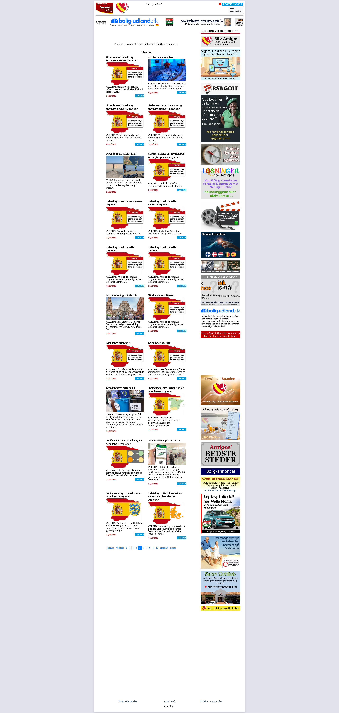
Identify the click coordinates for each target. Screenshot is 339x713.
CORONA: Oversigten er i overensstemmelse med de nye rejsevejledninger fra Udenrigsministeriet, (164, 421)
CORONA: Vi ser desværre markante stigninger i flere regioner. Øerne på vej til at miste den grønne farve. (166, 372)
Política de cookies (127, 701)
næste (173, 548)
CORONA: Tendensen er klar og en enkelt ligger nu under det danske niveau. (123, 138)
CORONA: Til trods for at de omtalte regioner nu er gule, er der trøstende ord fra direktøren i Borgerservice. (125, 372)
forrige (111, 548)
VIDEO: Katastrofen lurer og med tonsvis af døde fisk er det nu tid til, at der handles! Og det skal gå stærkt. (124, 184)
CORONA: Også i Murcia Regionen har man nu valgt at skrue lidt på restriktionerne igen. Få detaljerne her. (124, 325)
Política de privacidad (211, 701)
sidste (163, 548)
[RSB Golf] (194, 22)
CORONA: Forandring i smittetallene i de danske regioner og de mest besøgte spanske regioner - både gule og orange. (125, 527)
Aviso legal (169, 701)
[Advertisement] (146, 35)
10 (157, 548)
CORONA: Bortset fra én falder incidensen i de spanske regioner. (165, 232)
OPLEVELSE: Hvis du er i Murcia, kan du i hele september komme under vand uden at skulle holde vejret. (167, 86)
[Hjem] (104, 7)
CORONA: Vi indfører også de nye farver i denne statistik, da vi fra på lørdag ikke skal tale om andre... (124, 473)
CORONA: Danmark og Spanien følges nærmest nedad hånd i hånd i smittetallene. (124, 89)
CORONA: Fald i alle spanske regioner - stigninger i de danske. (165, 184)
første (121, 548)
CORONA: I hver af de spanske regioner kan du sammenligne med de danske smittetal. (124, 279)
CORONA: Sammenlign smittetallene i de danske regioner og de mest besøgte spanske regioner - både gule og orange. (166, 530)
